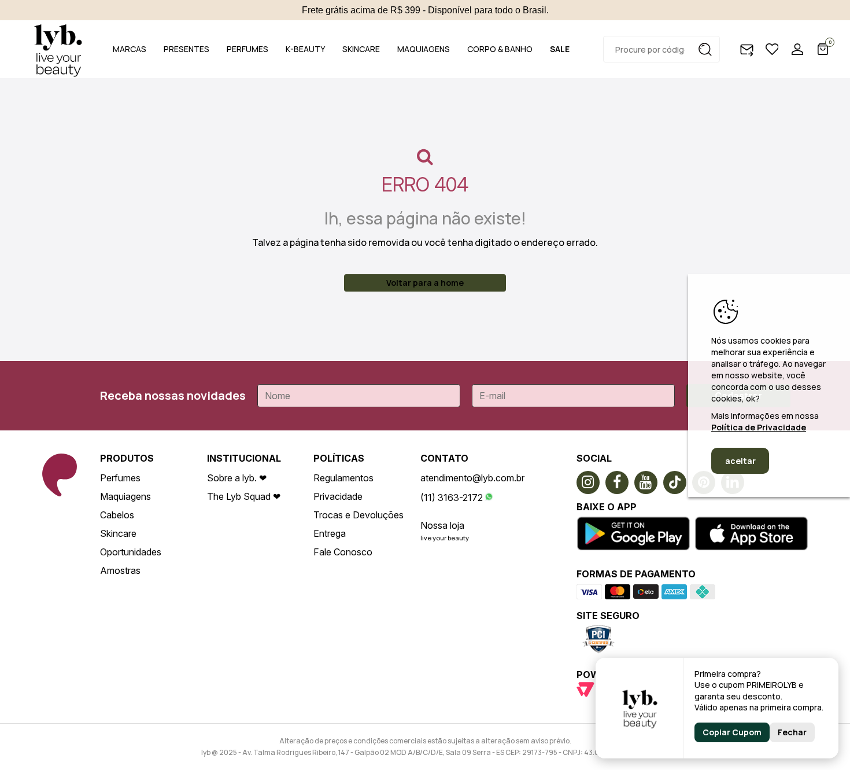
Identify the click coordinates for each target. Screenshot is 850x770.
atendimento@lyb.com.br (472, 478)
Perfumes (120, 478)
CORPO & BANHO (500, 48)
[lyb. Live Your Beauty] (57, 49)
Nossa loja (442, 525)
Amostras (120, 570)
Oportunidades (130, 552)
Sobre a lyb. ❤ (237, 478)
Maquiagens (125, 496)
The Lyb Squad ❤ (243, 496)
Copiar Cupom (732, 732)
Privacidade (338, 496)
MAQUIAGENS (423, 48)
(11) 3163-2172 (451, 497)
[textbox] (661, 49)
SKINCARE (361, 48)
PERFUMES (247, 48)
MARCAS (129, 48)
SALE (560, 48)
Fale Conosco (342, 552)
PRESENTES (186, 48)
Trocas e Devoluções (358, 515)
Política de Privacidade (758, 427)
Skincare (118, 533)
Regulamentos (343, 478)
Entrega (329, 533)
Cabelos (117, 515)
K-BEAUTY (305, 48)
